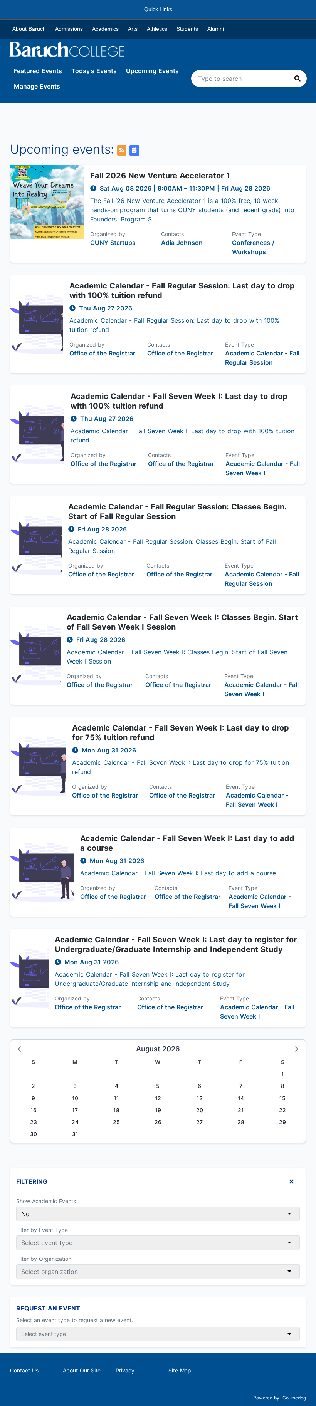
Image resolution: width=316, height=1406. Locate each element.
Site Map (179, 1370)
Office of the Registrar (102, 353)
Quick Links (158, 9)
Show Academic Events (46, 1201)
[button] (20, 1048)
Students (187, 29)
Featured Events (38, 71)
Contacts (172, 234)
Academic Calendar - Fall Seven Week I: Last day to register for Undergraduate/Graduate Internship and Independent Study (176, 944)
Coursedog (294, 1398)
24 (75, 1122)
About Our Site (82, 1370)
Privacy (125, 1370)
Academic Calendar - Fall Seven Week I (262, 468)
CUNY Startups (113, 242)
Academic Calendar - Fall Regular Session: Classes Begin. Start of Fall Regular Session (177, 511)
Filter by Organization (43, 1258)
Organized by (107, 234)
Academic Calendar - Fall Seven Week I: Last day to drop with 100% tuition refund (179, 401)
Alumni (215, 29)
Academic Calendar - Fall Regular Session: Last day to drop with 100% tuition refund (182, 290)
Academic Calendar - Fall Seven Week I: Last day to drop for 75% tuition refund (180, 732)
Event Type (246, 234)
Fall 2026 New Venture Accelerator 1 (160, 175)
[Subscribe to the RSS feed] (121, 150)
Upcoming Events (152, 71)
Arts (133, 29)
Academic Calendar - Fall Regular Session (262, 357)
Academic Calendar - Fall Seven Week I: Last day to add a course (187, 843)
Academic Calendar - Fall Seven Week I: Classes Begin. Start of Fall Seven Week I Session (182, 622)
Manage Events (37, 86)
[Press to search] (297, 78)
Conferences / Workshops (253, 247)
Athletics (157, 29)
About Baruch (29, 29)
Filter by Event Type (42, 1230)
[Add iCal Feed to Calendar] (134, 150)
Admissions (69, 29)
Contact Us (24, 1370)
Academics (105, 29)
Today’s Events (94, 71)
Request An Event (48, 1308)
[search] (249, 78)
